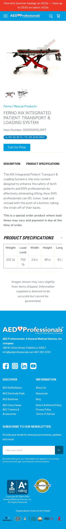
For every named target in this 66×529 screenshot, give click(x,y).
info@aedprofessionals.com (18, 352)
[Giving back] (33, 519)
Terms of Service (45, 414)
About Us (41, 387)
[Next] (58, 57)
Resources (42, 393)
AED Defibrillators (12, 387)
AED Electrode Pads (14, 393)
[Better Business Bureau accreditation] (17, 487)
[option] (33, 57)
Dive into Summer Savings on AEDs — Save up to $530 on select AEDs (33, 5)
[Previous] (8, 57)
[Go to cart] (58, 16)
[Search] (51, 16)
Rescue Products (25, 106)
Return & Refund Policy (48, 405)
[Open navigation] (6, 16)
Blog (38, 399)
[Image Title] (6, 366)
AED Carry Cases (12, 405)
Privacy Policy (43, 409)
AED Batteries (10, 399)
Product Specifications (42, 163)
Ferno (8, 106)
